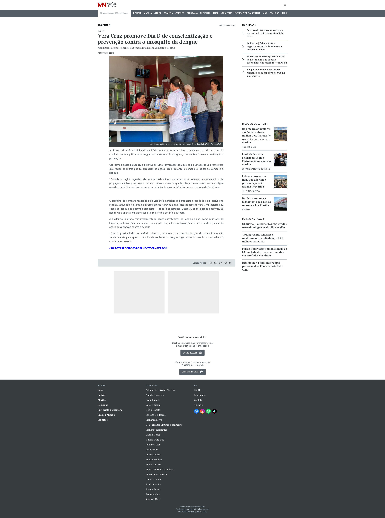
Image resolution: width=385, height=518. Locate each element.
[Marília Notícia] (107, 5)
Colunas (274, 13)
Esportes (103, 420)
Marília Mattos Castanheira (160, 469)
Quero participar (190, 372)
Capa (100, 390)
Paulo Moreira (153, 484)
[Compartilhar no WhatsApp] (225, 263)
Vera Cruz (226, 13)
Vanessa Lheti (153, 499)
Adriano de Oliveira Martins (160, 390)
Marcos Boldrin (154, 460)
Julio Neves (152, 450)
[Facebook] (196, 411)
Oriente (179, 13)
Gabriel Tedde (153, 435)
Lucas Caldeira (153, 455)
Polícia (137, 13)
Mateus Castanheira (156, 474)
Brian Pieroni (153, 400)
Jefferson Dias (153, 445)
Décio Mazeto (153, 410)
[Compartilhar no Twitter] (220, 263)
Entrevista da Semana (247, 13)
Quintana (192, 13)
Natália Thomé (154, 479)
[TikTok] (214, 411)
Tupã (215, 13)
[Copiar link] (210, 263)
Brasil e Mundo (106, 415)
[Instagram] (202, 411)
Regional (205, 13)
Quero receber (190, 353)
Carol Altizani (153, 405)
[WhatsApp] (208, 411)
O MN (197, 390)
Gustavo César (107, 53)
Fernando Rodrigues (156, 430)
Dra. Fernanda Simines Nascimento (164, 425)
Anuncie (286, 13)
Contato (198, 400)
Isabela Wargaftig (155, 440)
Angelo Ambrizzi (155, 395)
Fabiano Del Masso (156, 415)
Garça (157, 13)
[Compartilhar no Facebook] (215, 263)
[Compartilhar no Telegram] (230, 263)
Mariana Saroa (153, 465)
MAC (265, 13)
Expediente (200, 395)
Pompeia (168, 13)
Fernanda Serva (154, 420)
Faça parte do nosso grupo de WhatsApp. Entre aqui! (138, 247)
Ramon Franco (153, 489)
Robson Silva (153, 494)
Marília (148, 13)
